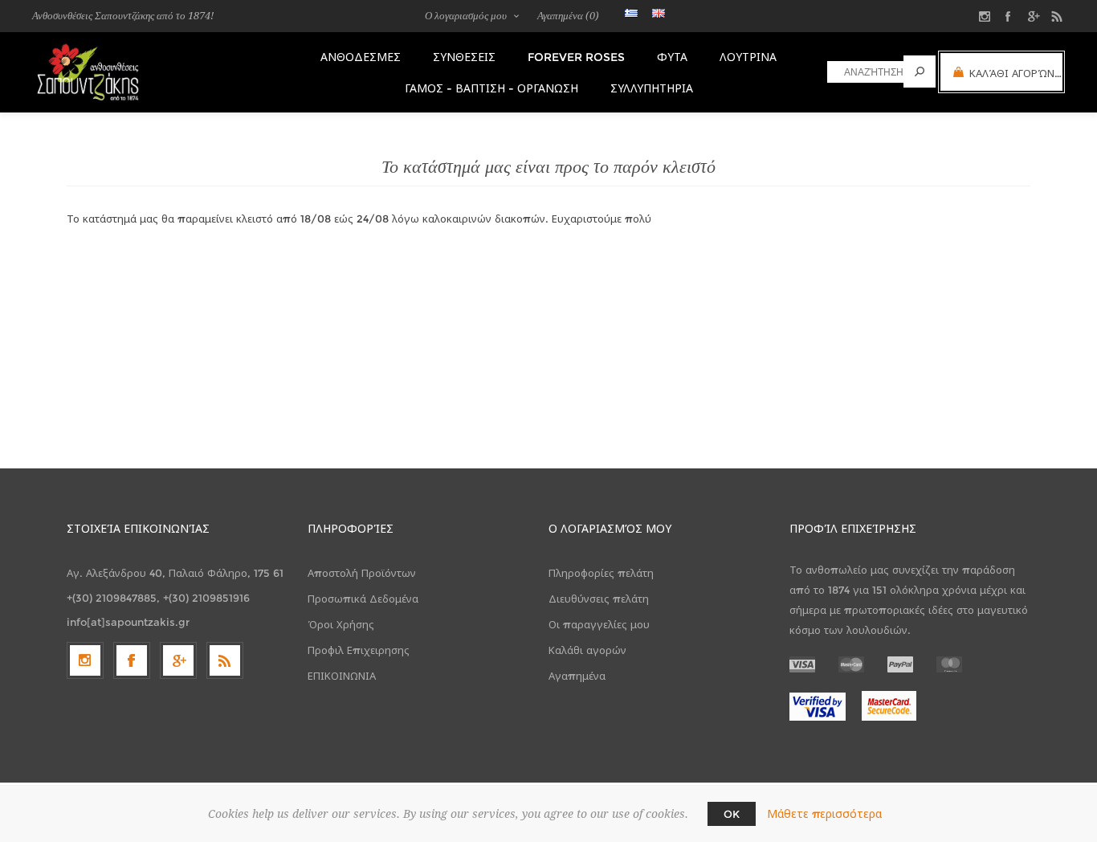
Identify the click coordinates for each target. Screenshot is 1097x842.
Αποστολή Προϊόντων (362, 572)
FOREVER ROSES (576, 57)
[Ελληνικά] (631, 13)
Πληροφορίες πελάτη (601, 572)
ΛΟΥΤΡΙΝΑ (748, 57)
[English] (658, 13)
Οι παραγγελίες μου (599, 624)
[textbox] (865, 72)
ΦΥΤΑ (672, 57)
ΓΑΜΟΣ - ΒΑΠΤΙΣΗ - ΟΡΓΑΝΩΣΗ (491, 88)
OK (732, 813)
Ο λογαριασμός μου (466, 16)
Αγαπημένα (577, 675)
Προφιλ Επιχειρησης (359, 650)
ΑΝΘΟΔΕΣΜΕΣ (360, 57)
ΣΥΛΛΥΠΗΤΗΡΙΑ (651, 88)
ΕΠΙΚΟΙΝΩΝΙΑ (342, 675)
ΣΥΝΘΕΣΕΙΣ (464, 57)
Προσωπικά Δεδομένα (363, 598)
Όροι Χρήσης (341, 624)
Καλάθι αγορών (587, 650)
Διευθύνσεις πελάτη (598, 598)
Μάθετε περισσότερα (824, 814)
